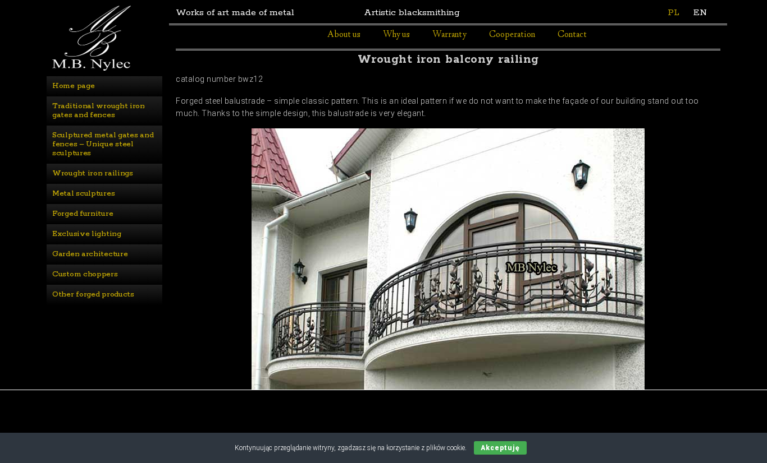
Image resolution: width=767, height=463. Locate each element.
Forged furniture (82, 214)
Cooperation (512, 35)
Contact (572, 35)
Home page (73, 86)
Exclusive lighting (86, 234)
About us (343, 35)
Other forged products (93, 294)
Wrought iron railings (92, 173)
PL (673, 12)
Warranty (449, 35)
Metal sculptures (83, 193)
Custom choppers (85, 274)
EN (700, 12)
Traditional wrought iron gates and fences (99, 110)
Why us (396, 35)
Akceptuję (500, 448)
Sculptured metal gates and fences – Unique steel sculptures (104, 144)
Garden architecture (89, 254)
